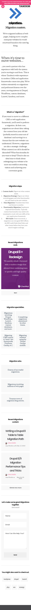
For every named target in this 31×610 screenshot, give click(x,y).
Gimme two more (15, 488)
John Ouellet (12, 443)
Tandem (24, 6)
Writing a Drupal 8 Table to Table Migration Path (15, 435)
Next (15, 293)
